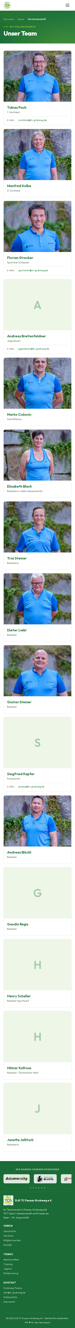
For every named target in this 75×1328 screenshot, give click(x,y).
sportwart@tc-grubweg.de (33, 270)
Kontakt (7, 1244)
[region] (37, 1179)
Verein (20, 19)
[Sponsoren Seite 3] (36, 1188)
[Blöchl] (45, 1178)
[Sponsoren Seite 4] (39, 1188)
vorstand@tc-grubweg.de (32, 120)
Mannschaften (11, 1259)
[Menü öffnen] (68, 5)
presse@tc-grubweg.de (31, 786)
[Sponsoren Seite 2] (33, 1188)
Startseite (8, 19)
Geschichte (9, 1231)
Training (8, 1264)
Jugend (7, 1268)
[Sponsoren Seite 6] (44, 1188)
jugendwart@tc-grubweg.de (33, 348)
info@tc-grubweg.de (14, 1292)
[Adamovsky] (16, 1178)
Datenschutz (10, 1297)
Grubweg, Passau (12, 1288)
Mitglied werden (12, 1240)
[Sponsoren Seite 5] (41, 1188)
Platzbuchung (10, 1273)
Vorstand (8, 1235)
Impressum (9, 1301)
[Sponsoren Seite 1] (30, 1188)
